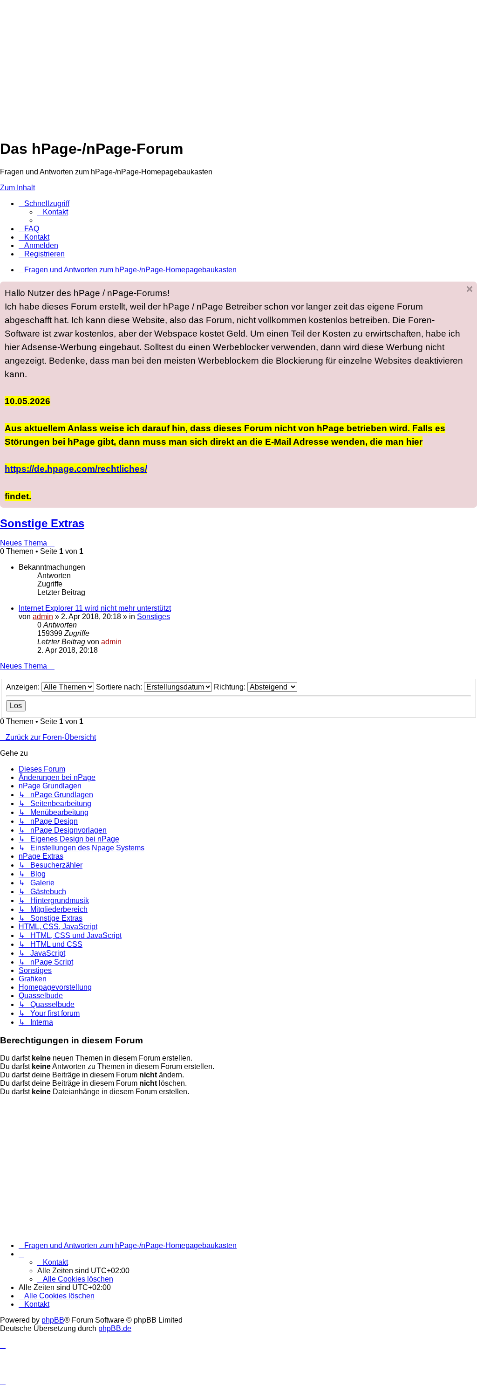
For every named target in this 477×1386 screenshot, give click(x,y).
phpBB (52, 1320)
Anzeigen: (23, 687)
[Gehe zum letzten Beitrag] (126, 642)
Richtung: (230, 687)
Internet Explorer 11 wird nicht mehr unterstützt (95, 608)
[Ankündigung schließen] (469, 289)
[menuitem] (52, 212)
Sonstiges (153, 617)
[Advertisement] (238, 65)
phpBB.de (114, 1328)
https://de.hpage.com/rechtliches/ (76, 468)
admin (43, 617)
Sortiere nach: (120, 687)
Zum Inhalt (17, 188)
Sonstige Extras (42, 523)
